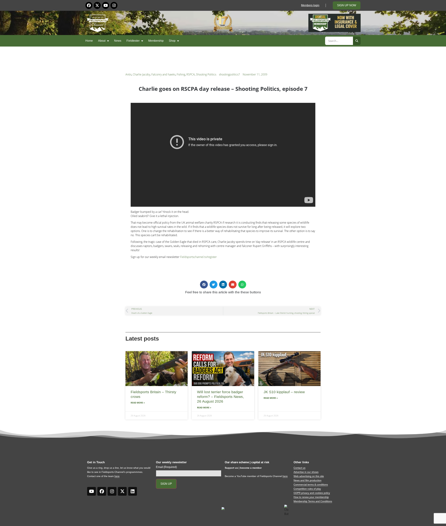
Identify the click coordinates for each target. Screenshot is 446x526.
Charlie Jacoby (141, 74)
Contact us (299, 467)
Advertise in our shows (306, 472)
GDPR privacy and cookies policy (312, 492)
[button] (204, 284)
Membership (156, 40)
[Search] (357, 41)
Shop (172, 40)
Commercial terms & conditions (311, 484)
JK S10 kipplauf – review (284, 392)
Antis (128, 74)
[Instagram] (113, 5)
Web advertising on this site (309, 476)
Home (89, 40)
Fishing (181, 74)
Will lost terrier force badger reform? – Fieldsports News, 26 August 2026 (220, 396)
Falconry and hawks (163, 74)
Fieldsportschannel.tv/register (198, 257)
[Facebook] (88, 5)
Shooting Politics (206, 74)
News (117, 40)
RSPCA (190, 74)
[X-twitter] (97, 5)
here (117, 476)
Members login (310, 5)
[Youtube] (105, 5)
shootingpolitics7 (229, 74)
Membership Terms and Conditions (313, 501)
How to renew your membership (311, 497)
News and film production (307, 480)
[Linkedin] (132, 491)
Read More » (138, 402)
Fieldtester (133, 40)
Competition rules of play (307, 488)
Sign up (166, 483)
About (101, 40)
